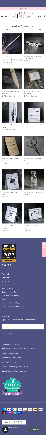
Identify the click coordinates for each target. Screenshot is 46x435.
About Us (5, 281)
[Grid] (40, 29)
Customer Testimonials (10, 296)
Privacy (4, 285)
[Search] (7, 15)
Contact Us (6, 278)
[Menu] (2, 15)
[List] (43, 29)
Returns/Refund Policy (10, 303)
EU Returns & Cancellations (12, 306)
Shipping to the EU (9, 292)
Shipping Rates (7, 288)
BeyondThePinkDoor (13, 427)
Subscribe (8, 334)
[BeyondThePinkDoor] (23, 16)
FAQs (4, 299)
